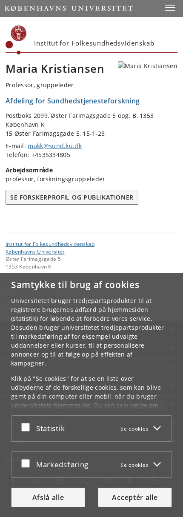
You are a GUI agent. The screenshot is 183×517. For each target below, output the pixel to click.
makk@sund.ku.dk (55, 146)
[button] (170, 7)
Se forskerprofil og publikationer (72, 197)
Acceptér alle (134, 497)
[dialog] (91, 395)
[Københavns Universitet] (16, 40)
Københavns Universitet (35, 251)
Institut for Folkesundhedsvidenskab (50, 243)
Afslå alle (48, 497)
